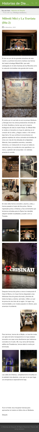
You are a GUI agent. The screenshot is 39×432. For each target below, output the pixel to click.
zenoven (21, 429)
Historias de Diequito (16, 3)
